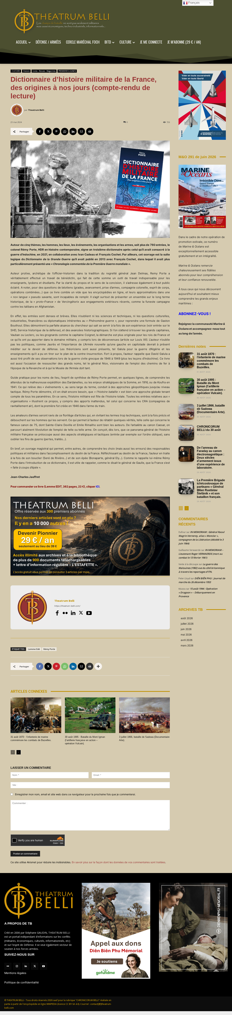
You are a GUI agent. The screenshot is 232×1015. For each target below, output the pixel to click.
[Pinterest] (56, 131)
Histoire (26, 71)
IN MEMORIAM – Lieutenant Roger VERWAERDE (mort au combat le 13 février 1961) (201, 553)
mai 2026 (186, 634)
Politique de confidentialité (21, 982)
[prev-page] (13, 752)
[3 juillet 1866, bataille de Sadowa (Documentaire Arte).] (144, 715)
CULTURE (16, 71)
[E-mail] (81, 131)
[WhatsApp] (64, 131)
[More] (98, 666)
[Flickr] (65, 613)
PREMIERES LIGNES (67, 71)
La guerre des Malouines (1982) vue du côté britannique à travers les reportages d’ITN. (202, 568)
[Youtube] (89, 613)
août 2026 (187, 618)
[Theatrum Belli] (17, 110)
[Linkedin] (73, 131)
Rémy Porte (49, 649)
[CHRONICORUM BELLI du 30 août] (186, 433)
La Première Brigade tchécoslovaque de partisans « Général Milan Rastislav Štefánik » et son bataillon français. (211, 488)
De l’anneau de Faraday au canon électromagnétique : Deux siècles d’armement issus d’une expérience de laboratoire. (211, 457)
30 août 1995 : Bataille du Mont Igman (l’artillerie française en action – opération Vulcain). (85, 740)
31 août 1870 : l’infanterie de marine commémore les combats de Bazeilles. (211, 360)
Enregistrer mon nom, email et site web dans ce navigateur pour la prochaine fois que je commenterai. (75, 794)
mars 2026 (187, 645)
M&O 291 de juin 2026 (197, 157)
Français (194, 2)
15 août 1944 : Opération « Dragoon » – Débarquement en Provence (198, 592)
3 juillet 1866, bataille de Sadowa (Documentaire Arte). (211, 409)
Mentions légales (15, 973)
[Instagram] (16, 966)
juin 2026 (186, 629)
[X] (48, 131)
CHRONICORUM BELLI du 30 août (209, 428)
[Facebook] (39, 131)
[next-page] (18, 752)
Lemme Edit (34, 649)
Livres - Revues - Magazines (44, 71)
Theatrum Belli (36, 110)
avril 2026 (186, 640)
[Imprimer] (89, 131)
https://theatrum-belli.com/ (67, 606)
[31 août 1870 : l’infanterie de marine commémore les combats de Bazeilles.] (36, 715)
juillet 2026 (187, 623)
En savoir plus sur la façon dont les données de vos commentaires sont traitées (118, 862)
